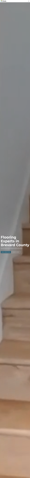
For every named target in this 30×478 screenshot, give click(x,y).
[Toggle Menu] (28, 1)
